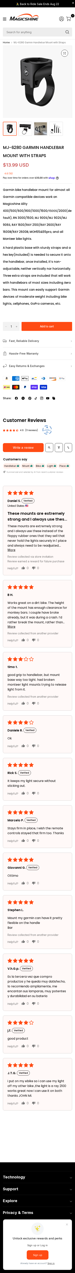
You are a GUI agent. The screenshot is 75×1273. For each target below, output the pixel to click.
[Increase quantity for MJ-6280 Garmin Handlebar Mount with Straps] (16, 326)
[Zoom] (64, 53)
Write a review (23, 448)
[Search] (67, 32)
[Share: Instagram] (41, 398)
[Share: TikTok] (35, 398)
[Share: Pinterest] (29, 398)
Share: (7, 398)
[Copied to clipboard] (53, 398)
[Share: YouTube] (47, 398)
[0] (68, 19)
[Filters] (59, 447)
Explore (10, 1200)
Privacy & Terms (18, 1212)
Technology (14, 1177)
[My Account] (61, 18)
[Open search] (49, 447)
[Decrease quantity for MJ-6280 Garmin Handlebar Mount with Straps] (6, 326)
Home (6, 42)
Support (10, 1189)
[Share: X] (23, 398)
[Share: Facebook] (16, 398)
